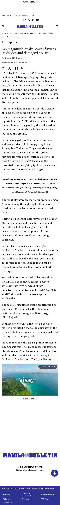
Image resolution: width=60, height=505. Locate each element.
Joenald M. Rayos (13, 58)
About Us (7, 494)
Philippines (9, 42)
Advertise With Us (48, 494)
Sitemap (25, 499)
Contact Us (7, 503)
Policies (6, 499)
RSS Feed (45, 499)
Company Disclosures (27, 494)
